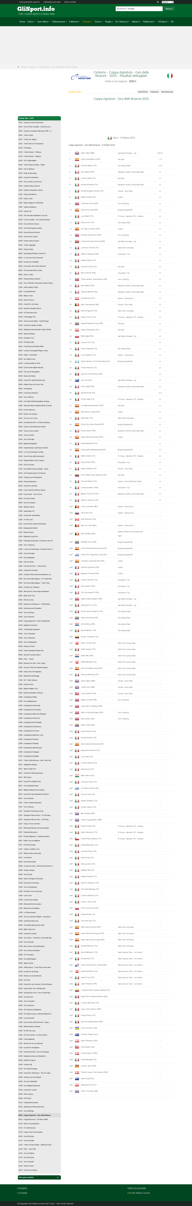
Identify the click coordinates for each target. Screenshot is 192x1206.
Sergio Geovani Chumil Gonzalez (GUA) (95, 361)
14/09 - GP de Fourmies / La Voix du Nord (33, 1035)
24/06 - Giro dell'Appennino (28, 701)
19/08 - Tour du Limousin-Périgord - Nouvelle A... (35, 916)
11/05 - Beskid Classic (26, 532)
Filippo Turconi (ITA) (88, 317)
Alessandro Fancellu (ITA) (90, 750)
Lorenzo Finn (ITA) (88, 342)
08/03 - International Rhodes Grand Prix (32, 253)
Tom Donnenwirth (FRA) (90, 592)
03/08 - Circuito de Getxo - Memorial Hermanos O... (36, 866)
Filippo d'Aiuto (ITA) (88, 1015)
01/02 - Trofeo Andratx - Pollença (30, 152)
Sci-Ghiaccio (121, 21)
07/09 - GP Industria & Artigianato (30, 1009)
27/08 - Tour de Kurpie (26, 942)
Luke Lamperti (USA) (88, 693)
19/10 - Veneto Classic (26, 1166)
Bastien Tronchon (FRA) (90, 494)
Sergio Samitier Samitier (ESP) (92, 437)
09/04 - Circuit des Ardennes (28, 393)
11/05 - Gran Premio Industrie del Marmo (32, 524)
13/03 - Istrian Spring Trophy (28, 287)
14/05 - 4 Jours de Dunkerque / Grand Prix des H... (36, 549)
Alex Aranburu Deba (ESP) (90, 412)
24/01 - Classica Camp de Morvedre (31, 122)
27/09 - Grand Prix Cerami (28, 1090)
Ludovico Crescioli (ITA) (90, 247)
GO (172, 21)
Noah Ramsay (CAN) (88, 519)
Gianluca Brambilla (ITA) (90, 674)
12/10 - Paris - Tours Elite (27, 1149)
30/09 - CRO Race (25, 1098)
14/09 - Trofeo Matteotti (26, 1039)
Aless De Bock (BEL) (88, 533)
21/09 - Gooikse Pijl (25, 1064)
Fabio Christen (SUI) (88, 643)
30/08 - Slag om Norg (26, 963)
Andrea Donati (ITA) (88, 914)
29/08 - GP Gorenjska (26, 955)
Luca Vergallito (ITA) (88, 355)
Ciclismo (86, 21)
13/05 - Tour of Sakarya (27, 545)
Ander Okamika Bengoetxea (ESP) (93, 449)
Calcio (30, 21)
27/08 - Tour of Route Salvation (29, 950)
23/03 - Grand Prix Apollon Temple (30, 325)
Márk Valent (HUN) (87, 775)
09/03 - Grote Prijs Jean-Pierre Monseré (32, 266)
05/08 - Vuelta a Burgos (27, 870)
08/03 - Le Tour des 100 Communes (31, 258)
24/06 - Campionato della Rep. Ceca (31, 735)
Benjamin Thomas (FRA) (90, 573)
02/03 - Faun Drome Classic (28, 236)
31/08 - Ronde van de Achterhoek (30, 976)
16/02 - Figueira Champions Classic (31, 190)
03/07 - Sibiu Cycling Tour (27, 769)
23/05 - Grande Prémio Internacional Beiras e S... (35, 574)
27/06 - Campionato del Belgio (29, 756)
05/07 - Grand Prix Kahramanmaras (31, 773)
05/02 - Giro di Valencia (26, 169)
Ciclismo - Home (25, 112)
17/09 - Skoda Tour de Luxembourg (31, 1043)
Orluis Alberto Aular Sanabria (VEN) (94, 475)
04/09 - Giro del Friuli (26, 997)
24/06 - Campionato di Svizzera (29, 718)
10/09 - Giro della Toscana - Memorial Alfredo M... (35, 1014)
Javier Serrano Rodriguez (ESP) (92, 933)
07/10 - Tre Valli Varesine (27, 1128)
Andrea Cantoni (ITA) (88, 807)
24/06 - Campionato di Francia (29, 731)
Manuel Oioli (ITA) (87, 769)
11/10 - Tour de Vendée (26, 1140)
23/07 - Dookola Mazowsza (28, 832)
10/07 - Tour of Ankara (26, 807)
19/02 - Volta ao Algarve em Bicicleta (31, 203)
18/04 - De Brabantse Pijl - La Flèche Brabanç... (35, 422)
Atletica (135, 21)
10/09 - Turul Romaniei (26, 1018)
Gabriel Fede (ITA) (87, 857)
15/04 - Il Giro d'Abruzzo (27, 410)
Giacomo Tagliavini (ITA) (90, 883)
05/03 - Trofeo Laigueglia (27, 245)
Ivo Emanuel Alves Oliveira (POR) (93, 241)
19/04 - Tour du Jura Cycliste (28, 431)
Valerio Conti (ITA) (87, 977)
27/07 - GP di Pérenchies (27, 845)
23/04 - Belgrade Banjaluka (28, 443)
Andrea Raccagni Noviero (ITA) (92, 191)
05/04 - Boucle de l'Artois (27, 376)
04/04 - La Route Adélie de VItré (29, 363)
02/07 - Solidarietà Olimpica (28, 764)
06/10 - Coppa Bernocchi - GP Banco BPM (33, 1119)
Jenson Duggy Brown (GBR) (91, 820)
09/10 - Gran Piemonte (26, 1136)
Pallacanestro (58, 21)
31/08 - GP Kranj (24, 980)
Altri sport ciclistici (26, 1177)
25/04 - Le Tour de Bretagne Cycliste (31, 452)
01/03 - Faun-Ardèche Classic (29, 224)
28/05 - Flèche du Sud (26, 600)
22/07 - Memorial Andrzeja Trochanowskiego (34, 828)
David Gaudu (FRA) (88, 586)
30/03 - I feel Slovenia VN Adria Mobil (31, 346)
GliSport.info (28, 9)
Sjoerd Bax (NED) (87, 655)
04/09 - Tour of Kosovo (26, 1005)
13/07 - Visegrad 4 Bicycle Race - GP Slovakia (34, 815)
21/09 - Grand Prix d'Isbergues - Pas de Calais (34, 1073)
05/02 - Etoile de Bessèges (28, 173)
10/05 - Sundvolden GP (26, 511)
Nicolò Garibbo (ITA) (88, 731)
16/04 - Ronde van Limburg (28, 414)
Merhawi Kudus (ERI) (88, 542)
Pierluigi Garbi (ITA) (88, 864)
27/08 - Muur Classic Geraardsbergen (32, 946)
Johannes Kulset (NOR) (89, 203)
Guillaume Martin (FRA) (89, 487)
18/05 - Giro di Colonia (26, 562)
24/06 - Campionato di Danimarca (30, 726)
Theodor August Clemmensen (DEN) (94, 1072)
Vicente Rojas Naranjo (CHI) (91, 838)
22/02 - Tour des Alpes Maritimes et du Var (33, 215)
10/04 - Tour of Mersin (26, 397)
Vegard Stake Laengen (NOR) (91, 599)
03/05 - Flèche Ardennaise (27, 481)
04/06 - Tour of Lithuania (27, 633)
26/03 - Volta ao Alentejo (27, 334)
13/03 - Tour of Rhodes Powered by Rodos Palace (36, 283)
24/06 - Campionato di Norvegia (29, 705)
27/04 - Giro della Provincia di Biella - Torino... (34, 469)
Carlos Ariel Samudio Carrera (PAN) (94, 965)
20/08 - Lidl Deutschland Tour (29, 921)
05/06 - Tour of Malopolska (28, 642)
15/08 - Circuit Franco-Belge (28, 900)
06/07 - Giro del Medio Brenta (29, 786)
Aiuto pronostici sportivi (29, 2)
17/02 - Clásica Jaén (26, 198)
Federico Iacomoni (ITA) (90, 500)
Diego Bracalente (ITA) (89, 443)
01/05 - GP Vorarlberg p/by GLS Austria (32, 473)
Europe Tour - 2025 (26, 118)
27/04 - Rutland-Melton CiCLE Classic (31, 460)
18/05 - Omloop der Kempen (28, 570)
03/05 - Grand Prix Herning (28, 486)
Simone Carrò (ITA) (88, 794)
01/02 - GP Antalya (25, 148)
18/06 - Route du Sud (26, 684)
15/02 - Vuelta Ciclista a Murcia (29, 186)
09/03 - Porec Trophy (26, 274)
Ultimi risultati (70, 2)
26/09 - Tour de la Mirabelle (28, 1081)
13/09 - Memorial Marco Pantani (29, 1026)
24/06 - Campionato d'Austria (28, 739)
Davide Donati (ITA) (88, 393)
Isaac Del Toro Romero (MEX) (92, 374)
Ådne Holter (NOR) (87, 719)
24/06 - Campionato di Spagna (29, 752)
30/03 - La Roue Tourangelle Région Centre (33, 350)
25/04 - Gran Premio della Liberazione (31, 456)
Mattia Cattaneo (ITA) (89, 468)
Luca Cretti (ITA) (87, 756)
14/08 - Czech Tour (25, 895)
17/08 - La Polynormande (27, 912)
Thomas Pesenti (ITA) (89, 481)
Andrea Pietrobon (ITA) (89, 946)
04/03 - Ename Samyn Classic (29, 241)
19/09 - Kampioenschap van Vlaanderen (32, 1056)
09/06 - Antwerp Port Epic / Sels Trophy (32, 663)
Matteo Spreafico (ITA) (89, 800)
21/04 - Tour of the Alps (26, 439)
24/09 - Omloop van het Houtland (30, 1077)
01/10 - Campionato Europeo (28, 1102)
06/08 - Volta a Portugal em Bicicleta (31, 878)
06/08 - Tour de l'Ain (25, 874)
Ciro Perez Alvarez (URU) (90, 788)
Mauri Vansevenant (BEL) (90, 304)
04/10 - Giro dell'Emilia (26, 1111)
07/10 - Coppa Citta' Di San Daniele (30, 1132)
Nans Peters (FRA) (87, 285)
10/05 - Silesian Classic (26, 507)
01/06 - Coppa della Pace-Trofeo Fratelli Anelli (34, 621)
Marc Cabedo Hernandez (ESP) (92, 744)
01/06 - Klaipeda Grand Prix (28, 625)
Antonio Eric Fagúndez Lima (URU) (94, 554)
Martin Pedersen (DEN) (89, 1040)
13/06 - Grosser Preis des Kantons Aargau (33, 667)
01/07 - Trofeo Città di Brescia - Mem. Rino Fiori (35, 760)
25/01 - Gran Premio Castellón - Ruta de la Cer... (35, 127)
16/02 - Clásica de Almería (27, 194)
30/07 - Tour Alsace (25, 857)
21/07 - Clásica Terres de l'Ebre (29, 824)
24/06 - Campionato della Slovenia (30, 748)
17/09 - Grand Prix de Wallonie (29, 1047)
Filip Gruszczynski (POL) (90, 908)
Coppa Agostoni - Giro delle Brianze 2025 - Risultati (58, 67)
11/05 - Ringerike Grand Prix (28, 536)
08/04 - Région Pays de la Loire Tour (31, 384)
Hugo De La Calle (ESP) (89, 210)
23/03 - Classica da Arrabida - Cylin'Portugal (33, 321)
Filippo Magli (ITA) (87, 399)
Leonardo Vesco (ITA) (89, 782)
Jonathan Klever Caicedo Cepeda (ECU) (95, 990)
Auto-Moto (42, 21)
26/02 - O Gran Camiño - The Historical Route (34, 220)
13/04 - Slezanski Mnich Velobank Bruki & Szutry (35, 405)
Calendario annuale (52, 2)
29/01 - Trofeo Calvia (26, 135)
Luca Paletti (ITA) (87, 216)
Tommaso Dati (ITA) (88, 920)
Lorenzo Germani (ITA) (89, 580)
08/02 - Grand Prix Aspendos (28, 177)
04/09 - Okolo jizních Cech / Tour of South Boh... (35, 993)
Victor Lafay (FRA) (87, 386)
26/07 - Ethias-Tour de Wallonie (29, 840)
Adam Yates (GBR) (87, 153)
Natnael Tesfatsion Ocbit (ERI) (92, 323)
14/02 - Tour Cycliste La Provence (30, 181)
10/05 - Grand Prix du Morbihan (29, 515)
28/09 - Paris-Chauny (26, 1094)
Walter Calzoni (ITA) (88, 649)
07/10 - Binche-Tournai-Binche (29, 1123)
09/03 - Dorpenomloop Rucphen (29, 279)
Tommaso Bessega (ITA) (90, 889)
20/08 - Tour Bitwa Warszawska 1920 (31, 925)
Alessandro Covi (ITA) (89, 605)
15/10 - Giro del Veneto (26, 1157)
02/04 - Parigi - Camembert (28, 355)
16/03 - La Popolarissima (27, 291)
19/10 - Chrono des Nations (28, 1170)
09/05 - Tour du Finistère (27, 503)
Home (22, 21)
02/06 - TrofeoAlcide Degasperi (29, 629)
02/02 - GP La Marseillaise (28, 160)
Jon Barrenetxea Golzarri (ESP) (92, 405)
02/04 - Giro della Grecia (27, 359)
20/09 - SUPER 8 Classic (27, 1060)
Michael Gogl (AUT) (88, 298)
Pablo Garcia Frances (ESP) (91, 927)
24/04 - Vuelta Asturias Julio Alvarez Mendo (33, 448)
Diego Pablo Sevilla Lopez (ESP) (93, 939)
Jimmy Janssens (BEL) (89, 506)
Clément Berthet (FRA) (89, 292)
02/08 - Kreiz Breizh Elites (27, 862)
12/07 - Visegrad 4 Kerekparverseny (31, 811)
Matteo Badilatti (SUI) (89, 662)
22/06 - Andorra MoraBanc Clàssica (31, 693)
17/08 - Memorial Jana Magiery (29, 908)
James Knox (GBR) (88, 687)
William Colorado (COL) (90, 636)
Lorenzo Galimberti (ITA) (90, 1003)
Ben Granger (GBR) (88, 813)
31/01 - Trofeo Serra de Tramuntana (31, 143)
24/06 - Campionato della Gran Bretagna (32, 714)
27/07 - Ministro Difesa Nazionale (30, 853)
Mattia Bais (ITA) (87, 418)
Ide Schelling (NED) (88, 624)
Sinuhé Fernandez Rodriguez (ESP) (94, 548)
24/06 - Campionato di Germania (30, 710)
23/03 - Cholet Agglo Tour (27, 317)
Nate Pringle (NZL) (87, 1078)
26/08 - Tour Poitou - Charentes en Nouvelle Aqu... (36, 938)
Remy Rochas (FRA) (88, 273)
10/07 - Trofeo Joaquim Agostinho (30, 802)
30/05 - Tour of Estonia (26, 617)
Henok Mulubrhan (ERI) (89, 617)
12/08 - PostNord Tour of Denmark (30, 891)
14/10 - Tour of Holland (26, 1153)
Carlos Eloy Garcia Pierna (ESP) (92, 424)
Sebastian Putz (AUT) (89, 1085)
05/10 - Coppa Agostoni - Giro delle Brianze (35, 1115)
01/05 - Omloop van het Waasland (30, 477)
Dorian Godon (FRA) (88, 430)
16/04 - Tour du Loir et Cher (28, 418)
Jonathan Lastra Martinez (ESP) (92, 561)
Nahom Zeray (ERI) (88, 725)
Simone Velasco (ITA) (89, 165)
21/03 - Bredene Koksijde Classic (30, 308)
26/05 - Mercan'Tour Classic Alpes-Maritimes (34, 591)
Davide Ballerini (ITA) (88, 630)
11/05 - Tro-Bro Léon (26, 519)
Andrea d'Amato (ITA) (88, 737)
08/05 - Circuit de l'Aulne (27, 498)
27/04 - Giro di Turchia (26, 465)
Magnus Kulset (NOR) (89, 700)
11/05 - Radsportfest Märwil (28, 528)
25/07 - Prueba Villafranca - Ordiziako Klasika (34, 836)
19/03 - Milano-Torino (26, 296)
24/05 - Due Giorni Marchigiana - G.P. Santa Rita (35, 579)
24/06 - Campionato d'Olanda (28, 743)
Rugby (108, 21)
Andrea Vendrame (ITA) (89, 184)
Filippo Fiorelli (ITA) (88, 826)
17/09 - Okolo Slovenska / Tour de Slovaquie (34, 1052)
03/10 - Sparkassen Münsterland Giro (31, 1107)
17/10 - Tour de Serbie (26, 1161)
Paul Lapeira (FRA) (88, 172)
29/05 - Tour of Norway (26, 612)
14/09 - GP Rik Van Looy (27, 1031)
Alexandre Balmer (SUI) (89, 971)
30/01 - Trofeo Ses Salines (28, 139)
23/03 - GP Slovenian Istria (28, 312)
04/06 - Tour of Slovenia (27, 638)
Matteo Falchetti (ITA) (89, 876)
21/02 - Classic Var (25, 211)
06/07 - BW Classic (25, 777)
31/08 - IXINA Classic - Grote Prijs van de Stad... (35, 967)
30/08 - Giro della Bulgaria (27, 959)
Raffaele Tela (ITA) (87, 870)
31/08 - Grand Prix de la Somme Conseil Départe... (36, 984)
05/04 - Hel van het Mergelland (29, 372)
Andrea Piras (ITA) (87, 958)
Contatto (23, 1192)
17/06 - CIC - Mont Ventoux (28, 680)
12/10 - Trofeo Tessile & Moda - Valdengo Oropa (35, 1145)
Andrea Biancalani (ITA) (89, 845)
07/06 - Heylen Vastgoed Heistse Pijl (31, 650)
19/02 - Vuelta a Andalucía (27, 207)
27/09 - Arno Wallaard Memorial (29, 1085)
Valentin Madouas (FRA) (90, 254)
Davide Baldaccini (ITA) (89, 952)
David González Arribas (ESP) (91, 668)
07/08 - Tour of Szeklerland (28, 887)
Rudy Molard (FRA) (88, 462)
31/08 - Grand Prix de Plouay (28, 971)
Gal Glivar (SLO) (86, 513)
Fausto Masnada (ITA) (89, 348)
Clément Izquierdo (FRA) (90, 567)
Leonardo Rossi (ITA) (89, 851)
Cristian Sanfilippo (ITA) (89, 895)
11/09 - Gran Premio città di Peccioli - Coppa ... (34, 1022)
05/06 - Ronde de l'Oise (27, 646)
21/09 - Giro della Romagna (28, 1069)
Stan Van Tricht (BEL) (89, 525)
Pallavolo (73, 21)
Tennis (98, 21)
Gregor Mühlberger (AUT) (90, 329)
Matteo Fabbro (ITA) (88, 260)
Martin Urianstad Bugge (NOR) (92, 712)
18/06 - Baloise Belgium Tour (28, 688)
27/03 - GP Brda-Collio (26, 342)
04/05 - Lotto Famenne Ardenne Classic (32, 490)
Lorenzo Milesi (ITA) (88, 178)
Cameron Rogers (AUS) (89, 1034)
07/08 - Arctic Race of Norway (29, 883)
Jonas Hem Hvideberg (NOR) (91, 706)
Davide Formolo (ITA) (89, 266)
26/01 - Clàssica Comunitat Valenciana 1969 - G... (35, 131)
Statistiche (143, 91)
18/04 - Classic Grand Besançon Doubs (32, 426)
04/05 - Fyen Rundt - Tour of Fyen (30, 494)
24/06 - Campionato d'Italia (28, 697)
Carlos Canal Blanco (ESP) (90, 159)
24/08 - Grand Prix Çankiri (27, 933)
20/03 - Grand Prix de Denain (29, 304)
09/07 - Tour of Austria (26, 798)
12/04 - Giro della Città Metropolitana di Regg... (34, 401)
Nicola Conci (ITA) (87, 222)
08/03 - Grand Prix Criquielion (29, 262)
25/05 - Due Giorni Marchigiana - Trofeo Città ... (35, 583)
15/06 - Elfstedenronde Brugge (29, 676)
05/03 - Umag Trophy (26, 249)
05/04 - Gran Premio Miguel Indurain (31, 367)
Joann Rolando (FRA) (89, 984)
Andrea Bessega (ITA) (89, 1059)
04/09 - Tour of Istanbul (26, 1001)
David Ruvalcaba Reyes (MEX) (92, 1021)
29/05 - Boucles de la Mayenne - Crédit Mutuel (34, 604)
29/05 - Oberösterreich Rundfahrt (30, 608)
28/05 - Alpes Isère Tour (27, 595)
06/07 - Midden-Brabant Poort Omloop (31, 790)
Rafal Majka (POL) (87, 336)
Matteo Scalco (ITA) (88, 456)
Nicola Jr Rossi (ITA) (88, 902)
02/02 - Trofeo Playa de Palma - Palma (32, 165)
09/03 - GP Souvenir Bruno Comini (30, 270)
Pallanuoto (148, 21)
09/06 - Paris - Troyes (26, 659)
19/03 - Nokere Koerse (26, 300)
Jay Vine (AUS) (86, 380)
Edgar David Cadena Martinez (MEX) (94, 996)
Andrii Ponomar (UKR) (89, 1028)
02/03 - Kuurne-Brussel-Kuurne (29, 232)
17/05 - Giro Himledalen (27, 557)
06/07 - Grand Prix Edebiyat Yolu (30, 781)
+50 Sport (162, 21)
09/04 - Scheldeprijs (25, 388)
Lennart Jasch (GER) (88, 1066)
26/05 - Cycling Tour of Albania (29, 587)
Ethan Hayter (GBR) (88, 681)
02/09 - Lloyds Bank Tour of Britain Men (32, 988)
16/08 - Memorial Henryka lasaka (30, 904)
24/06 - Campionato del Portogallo (30, 722)
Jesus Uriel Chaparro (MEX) (91, 1009)
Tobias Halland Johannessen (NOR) (94, 279)
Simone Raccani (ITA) (89, 367)
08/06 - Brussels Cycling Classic (30, 655)
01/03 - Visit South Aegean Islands (30, 228)
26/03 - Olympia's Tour (26, 338)
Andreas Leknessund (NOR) (91, 235)
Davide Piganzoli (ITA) (89, 310)
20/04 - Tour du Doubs (26, 435)
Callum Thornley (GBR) (89, 1091)
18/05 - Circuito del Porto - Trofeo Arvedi (32, 566)
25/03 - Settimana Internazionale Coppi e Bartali (35, 329)
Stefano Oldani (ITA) (88, 197)
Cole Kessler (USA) (88, 1047)
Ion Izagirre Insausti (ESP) (90, 229)
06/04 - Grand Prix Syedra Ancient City (32, 380)
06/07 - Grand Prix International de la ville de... (34, 794)
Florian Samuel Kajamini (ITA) (92, 611)
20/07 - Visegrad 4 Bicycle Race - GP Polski (34, 819)
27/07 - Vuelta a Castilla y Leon (29, 849)
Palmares (154, 91)
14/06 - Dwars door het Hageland (30, 671)
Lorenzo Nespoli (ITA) (89, 763)
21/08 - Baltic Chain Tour (27, 929)
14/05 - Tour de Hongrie (27, 553)
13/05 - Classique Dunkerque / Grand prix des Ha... (36, 541)
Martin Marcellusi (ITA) (89, 832)
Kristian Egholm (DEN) (89, 1053)
